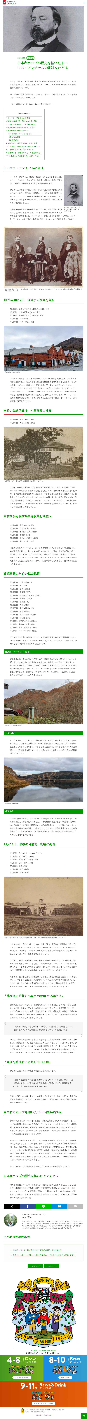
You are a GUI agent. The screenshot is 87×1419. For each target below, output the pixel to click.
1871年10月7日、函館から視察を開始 (21, 121)
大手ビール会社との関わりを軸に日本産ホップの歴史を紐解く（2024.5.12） (44, 1255)
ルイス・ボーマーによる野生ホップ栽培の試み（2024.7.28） (37, 1250)
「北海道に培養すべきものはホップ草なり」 (24, 146)
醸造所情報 (65, 1377)
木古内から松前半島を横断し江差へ (20, 127)
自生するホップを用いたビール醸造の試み (23, 153)
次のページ (50, 1266)
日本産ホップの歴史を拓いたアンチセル (23, 156)
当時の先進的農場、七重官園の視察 (20, 124)
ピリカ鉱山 (14, 137)
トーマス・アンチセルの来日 (18, 118)
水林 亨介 (27, 1217)
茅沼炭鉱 (14, 140)
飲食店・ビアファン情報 (43, 1403)
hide (28, 113)
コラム (30, 58)
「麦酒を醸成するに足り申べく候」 (20, 150)
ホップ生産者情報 (22, 1377)
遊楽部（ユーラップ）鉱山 (20, 134)
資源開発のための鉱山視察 (17, 131)
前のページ (36, 1266)
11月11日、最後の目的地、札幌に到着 (22, 143)
